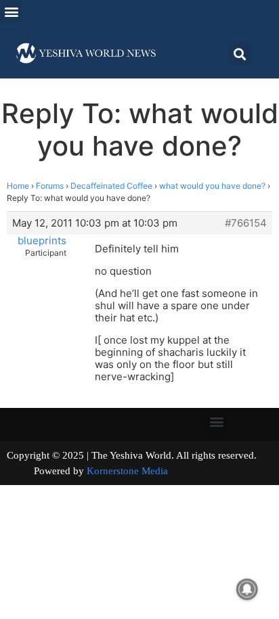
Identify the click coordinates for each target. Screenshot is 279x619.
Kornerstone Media (127, 470)
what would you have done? (212, 186)
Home (18, 186)
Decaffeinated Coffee (111, 186)
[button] (11, 11)
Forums (50, 186)
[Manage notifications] (247, 589)
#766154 (246, 223)
